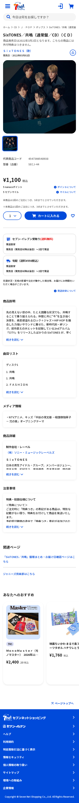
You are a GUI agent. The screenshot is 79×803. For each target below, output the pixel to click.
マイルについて (68, 192)
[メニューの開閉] (7, 6)
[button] (10, 143)
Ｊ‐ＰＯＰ (26, 27)
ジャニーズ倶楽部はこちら (19, 574)
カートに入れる (48, 215)
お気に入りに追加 (73, 216)
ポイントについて (67, 186)
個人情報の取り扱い (15, 765)
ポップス (40, 27)
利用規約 (8, 742)
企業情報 (8, 788)
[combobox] (39, 17)
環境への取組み (12, 780)
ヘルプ (7, 734)
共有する (73, 53)
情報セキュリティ (13, 757)
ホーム (6, 27)
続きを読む (13, 339)
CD (15, 27)
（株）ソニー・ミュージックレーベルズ (30, 452)
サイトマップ (11, 772)
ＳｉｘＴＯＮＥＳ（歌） (18, 51)
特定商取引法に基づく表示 (19, 749)
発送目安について (67, 290)
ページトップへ (64, 703)
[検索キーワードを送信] (8, 16)
